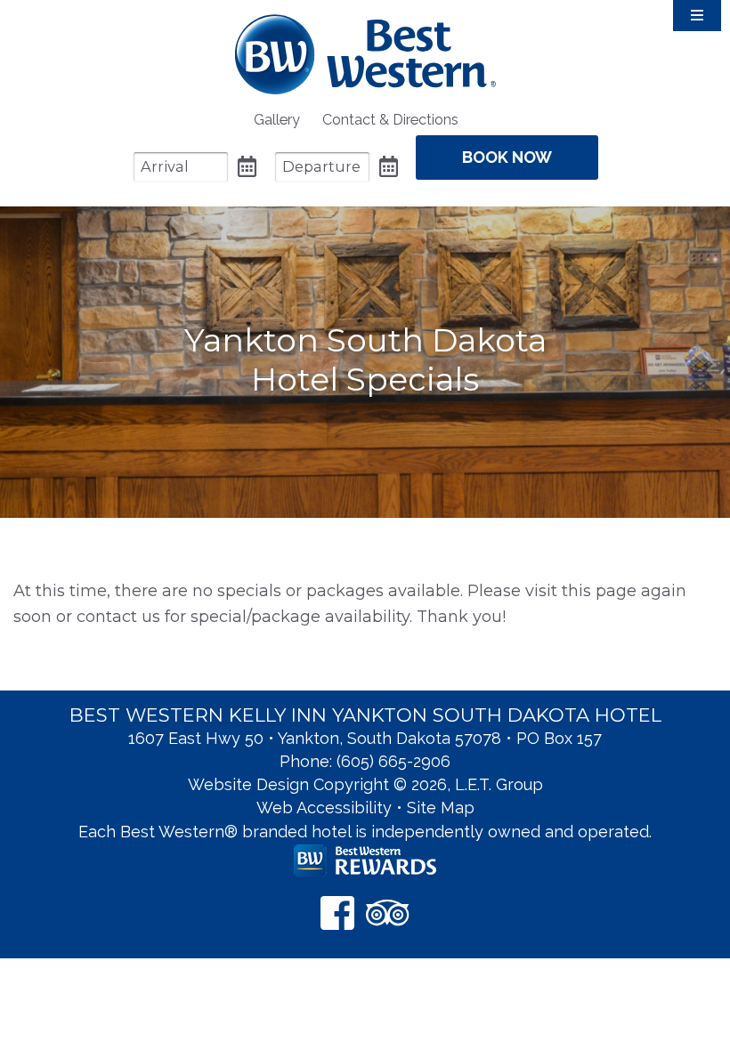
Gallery (277, 119)
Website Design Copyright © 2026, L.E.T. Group (365, 784)
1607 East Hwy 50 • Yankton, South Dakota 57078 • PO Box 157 (365, 738)
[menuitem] (277, 119)
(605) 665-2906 (393, 761)
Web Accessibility (324, 807)
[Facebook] (337, 912)
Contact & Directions (390, 119)
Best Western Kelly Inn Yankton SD (365, 53)
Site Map (440, 807)
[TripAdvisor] (388, 912)
